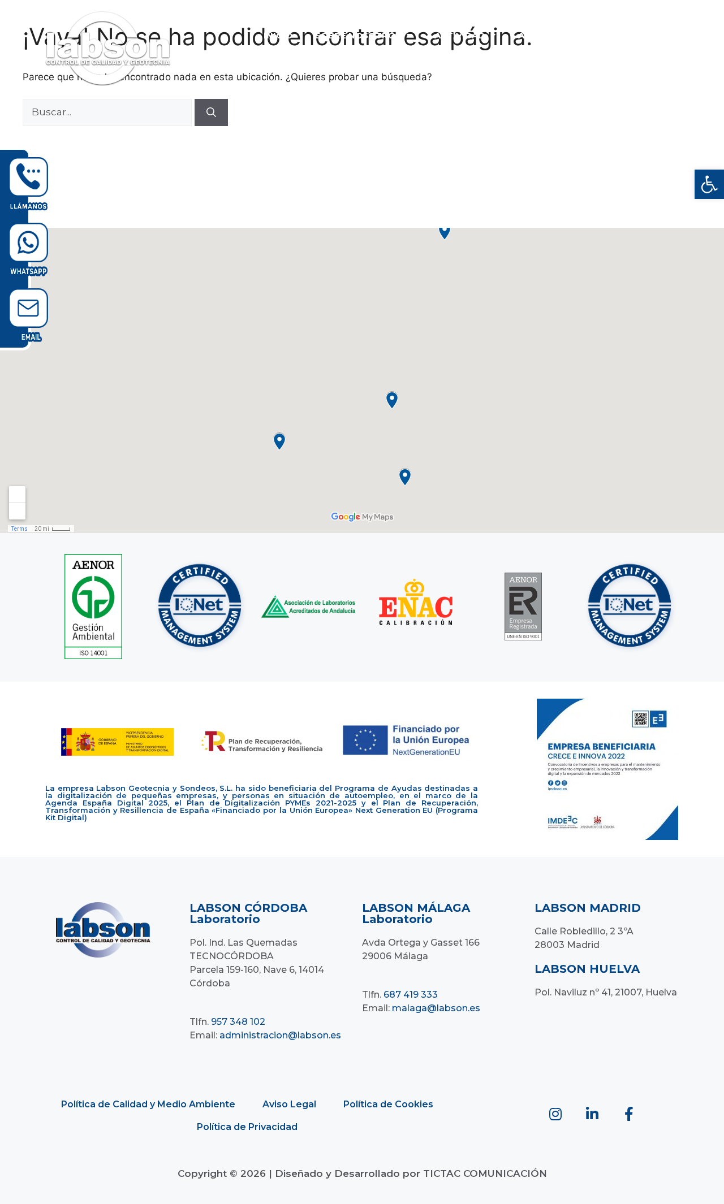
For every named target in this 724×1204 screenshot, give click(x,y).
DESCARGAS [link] (628, 35)
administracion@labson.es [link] (280, 1035)
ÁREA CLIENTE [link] (496, 61)
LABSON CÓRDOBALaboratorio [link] (248, 913)
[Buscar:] (109, 112)
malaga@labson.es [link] (436, 1008)
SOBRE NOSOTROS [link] (358, 35)
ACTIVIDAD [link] (459, 35)
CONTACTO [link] (416, 61)
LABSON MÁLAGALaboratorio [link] (416, 913)
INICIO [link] (278, 35)
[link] (709, 184)
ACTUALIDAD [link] (548, 35)
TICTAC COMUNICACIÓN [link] (485, 1173)
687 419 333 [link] (410, 994)
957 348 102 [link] (238, 1021)
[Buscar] (211, 112)
